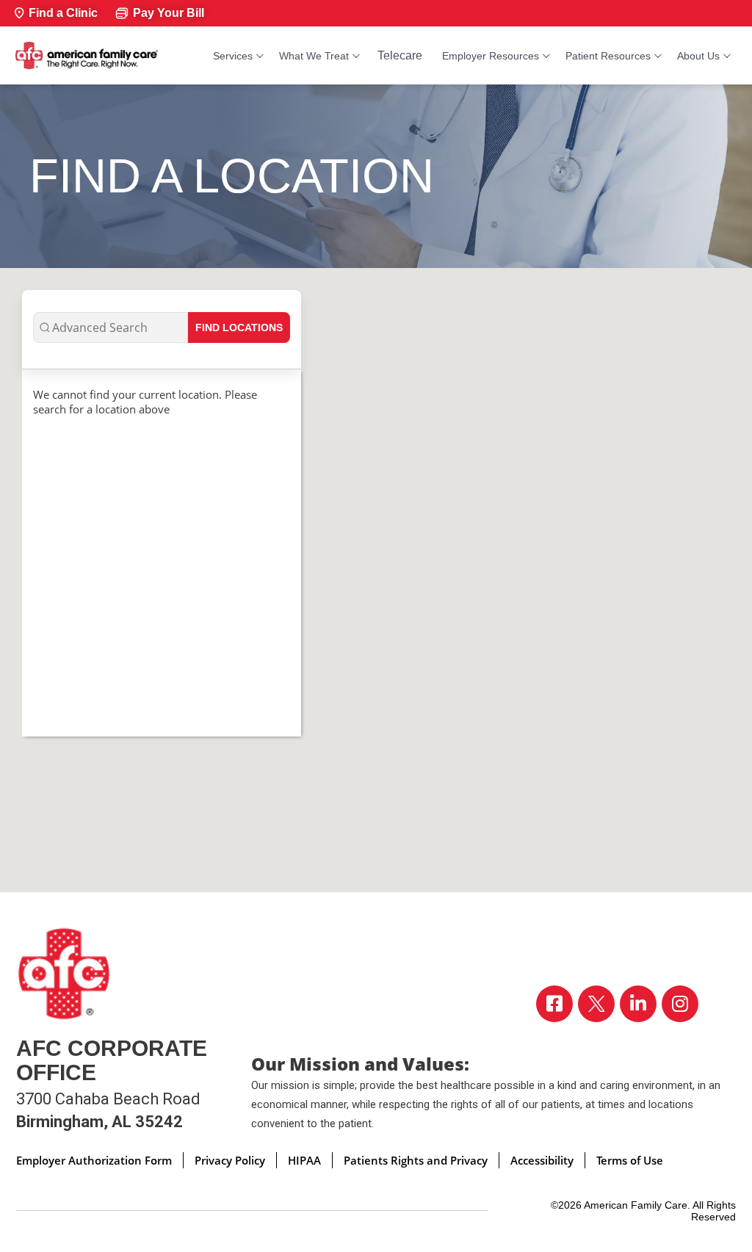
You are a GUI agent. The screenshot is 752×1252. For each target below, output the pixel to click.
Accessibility (542, 1160)
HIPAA (304, 1160)
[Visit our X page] (596, 1003)
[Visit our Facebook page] (554, 1003)
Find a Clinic (63, 13)
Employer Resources (490, 56)
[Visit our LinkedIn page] (638, 1003)
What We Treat (314, 56)
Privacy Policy (230, 1160)
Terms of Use (629, 1160)
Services (233, 56)
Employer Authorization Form (94, 1160)
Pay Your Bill (168, 13)
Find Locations (239, 327)
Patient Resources (608, 56)
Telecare (399, 55)
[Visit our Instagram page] (680, 1003)
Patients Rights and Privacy (416, 1160)
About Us (698, 56)
